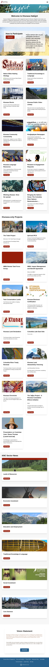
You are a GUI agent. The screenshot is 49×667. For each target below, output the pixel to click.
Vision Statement (24, 631)
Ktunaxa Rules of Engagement (9, 659)
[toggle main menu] (47, 2)
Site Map (31, 661)
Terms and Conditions (20, 659)
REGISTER (10, 37)
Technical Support (19, 661)
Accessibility (42, 659)
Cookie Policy (26, 661)
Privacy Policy (28, 659)
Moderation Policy (35, 659)
